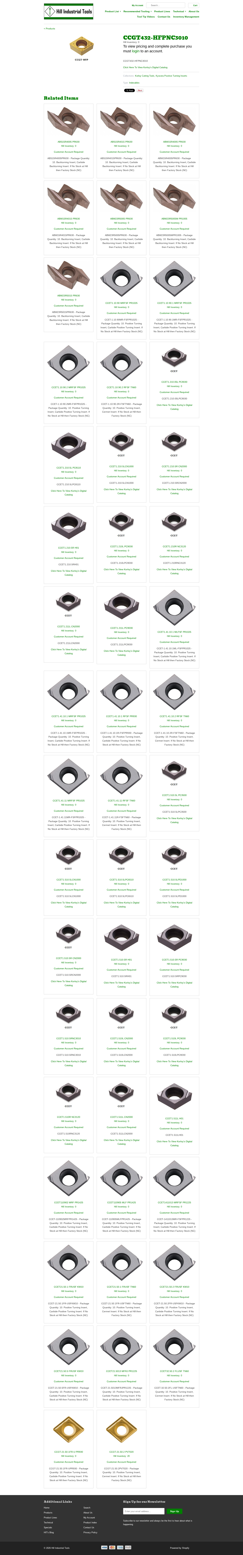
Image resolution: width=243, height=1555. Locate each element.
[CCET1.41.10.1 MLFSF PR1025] (174, 610)
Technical (179, 11)
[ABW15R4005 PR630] (174, 123)
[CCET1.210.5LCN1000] (121, 447)
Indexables (134, 83)
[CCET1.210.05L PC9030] (174, 362)
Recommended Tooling (137, 11)
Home (46, 1507)
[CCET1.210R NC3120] (174, 527)
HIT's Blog (49, 1532)
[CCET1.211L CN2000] (68, 607)
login (136, 51)
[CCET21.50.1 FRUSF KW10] (68, 1265)
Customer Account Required (68, 152)
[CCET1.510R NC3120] (68, 1097)
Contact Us (164, 16)
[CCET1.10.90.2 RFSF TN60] (121, 365)
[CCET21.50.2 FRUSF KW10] (174, 1265)
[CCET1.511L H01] (174, 1098)
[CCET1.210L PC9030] (121, 527)
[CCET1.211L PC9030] (121, 608)
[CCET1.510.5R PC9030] (174, 940)
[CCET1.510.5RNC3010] (68, 1019)
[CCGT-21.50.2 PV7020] (121, 1431)
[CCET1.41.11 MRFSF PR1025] (68, 779)
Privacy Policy (90, 1532)
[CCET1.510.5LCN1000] (68, 860)
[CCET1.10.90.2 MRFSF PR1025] (68, 365)
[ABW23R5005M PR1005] (174, 200)
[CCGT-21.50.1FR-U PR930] (68, 1431)
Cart (195, 5)
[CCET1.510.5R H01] (121, 940)
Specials (48, 1527)
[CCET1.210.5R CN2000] (174, 447)
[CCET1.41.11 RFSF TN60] (121, 779)
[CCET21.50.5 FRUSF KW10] (68, 1349)
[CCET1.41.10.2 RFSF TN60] (174, 694)
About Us (194, 11)
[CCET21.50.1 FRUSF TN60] (121, 1265)
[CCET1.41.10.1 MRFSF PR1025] (68, 694)
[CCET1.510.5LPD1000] (174, 860)
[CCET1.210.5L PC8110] (68, 448)
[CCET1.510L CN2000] (121, 1019)
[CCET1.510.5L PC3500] (174, 776)
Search (86, 1507)
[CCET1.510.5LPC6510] (121, 860)
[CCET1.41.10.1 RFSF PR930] (121, 694)
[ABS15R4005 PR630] (68, 123)
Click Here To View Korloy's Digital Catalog (145, 67)
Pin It (140, 90)
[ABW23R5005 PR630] (121, 200)
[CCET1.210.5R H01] (68, 528)
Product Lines (162, 11)
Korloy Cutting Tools (144, 76)
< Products (49, 28)
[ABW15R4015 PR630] (68, 200)
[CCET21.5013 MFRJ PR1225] (121, 1349)
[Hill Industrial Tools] (68, 11)
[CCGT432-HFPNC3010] (82, 49)
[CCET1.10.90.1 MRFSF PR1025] (174, 281)
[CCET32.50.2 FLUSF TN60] (174, 1349)
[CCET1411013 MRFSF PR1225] (174, 1180)
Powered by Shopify (179, 1548)
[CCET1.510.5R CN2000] (68, 939)
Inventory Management (186, 16)
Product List (113, 11)
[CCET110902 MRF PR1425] (68, 1180)
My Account (137, 5)
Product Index (90, 1522)
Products (48, 1512)
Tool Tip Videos (146, 16)
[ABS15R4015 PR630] (121, 123)
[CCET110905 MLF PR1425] (121, 1180)
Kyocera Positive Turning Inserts (171, 76)
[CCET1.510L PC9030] (174, 1019)
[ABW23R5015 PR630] (68, 277)
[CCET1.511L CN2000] (121, 1097)
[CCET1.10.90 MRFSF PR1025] (121, 281)
